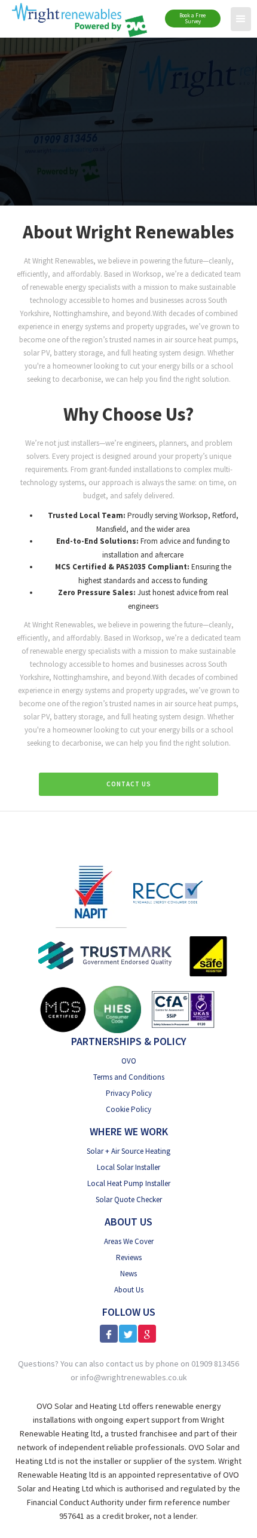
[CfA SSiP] (183, 1009)
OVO (128, 1061)
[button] (241, 19)
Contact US (128, 784)
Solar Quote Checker (129, 1199)
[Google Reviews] (147, 1334)
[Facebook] (109, 1334)
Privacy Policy (129, 1093)
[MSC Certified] (63, 1010)
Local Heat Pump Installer (128, 1183)
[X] (128, 1334)
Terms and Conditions (128, 1077)
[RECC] (168, 891)
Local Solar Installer (128, 1167)
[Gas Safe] (208, 956)
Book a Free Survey (192, 18)
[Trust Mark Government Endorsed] (105, 956)
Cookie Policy (128, 1109)
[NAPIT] (91, 892)
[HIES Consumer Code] (117, 1009)
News (128, 1274)
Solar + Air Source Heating (128, 1151)
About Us (128, 1290)
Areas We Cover (129, 1241)
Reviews (129, 1257)
